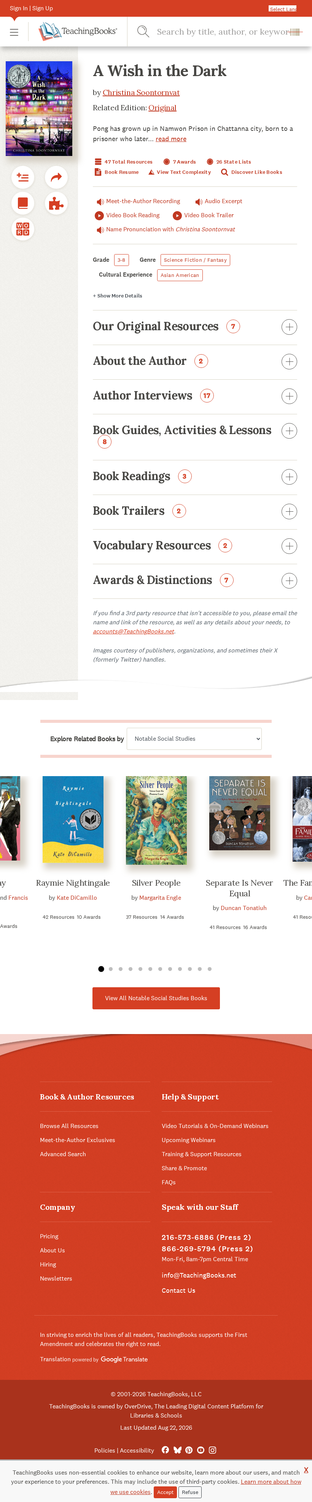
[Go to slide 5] (140, 969)
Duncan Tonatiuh (244, 908)
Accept (165, 1492)
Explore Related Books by (87, 739)
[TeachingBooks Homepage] (72, 31)
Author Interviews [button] (152, 396)
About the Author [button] (148, 361)
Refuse (190, 1492)
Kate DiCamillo (77, 898)
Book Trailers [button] (137, 511)
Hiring (48, 1264)
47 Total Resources (128, 161)
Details (117, 295)
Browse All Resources (69, 1126)
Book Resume (120, 172)
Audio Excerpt (223, 201)
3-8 (122, 259)
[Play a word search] (22, 229)
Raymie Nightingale (73, 882)
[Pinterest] (189, 1450)
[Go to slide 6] (150, 969)
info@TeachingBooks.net (199, 1275)
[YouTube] (201, 1450)
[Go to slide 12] (209, 969)
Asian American (180, 275)
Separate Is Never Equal (239, 888)
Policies (104, 1450)
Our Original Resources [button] (164, 326)
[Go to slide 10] (190, 969)
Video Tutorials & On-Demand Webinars (215, 1126)
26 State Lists (233, 161)
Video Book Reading (132, 215)
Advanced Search (63, 1154)
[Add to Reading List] (22, 177)
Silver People (156, 882)
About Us (52, 1250)
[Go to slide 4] (130, 969)
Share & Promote (184, 1168)
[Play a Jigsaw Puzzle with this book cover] (56, 203)
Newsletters (56, 1278)
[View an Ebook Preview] (22, 203)
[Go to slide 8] (170, 969)
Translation (56, 1359)
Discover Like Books (256, 172)
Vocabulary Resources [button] (160, 545)
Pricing (49, 1236)
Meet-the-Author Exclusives (77, 1140)
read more (171, 138)
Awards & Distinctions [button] (161, 580)
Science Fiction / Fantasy (195, 259)
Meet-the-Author (143, 201)
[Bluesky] (177, 1450)
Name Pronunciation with (170, 229)
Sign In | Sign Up (31, 8)
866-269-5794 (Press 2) (207, 1249)
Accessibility (137, 1450)
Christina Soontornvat (141, 92)
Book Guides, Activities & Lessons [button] (182, 435)
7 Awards (184, 161)
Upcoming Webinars (189, 1140)
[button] (14, 31)
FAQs (169, 1182)
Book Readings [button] (140, 476)
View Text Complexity (183, 172)
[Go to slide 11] (200, 969)
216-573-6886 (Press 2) (207, 1237)
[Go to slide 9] (180, 969)
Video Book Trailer (209, 215)
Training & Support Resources (202, 1154)
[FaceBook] (165, 1450)
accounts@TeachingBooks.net (133, 631)
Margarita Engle (160, 898)
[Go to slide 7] (160, 969)
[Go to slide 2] (111, 969)
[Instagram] (212, 1450)
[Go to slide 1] (101, 969)
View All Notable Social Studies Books (156, 998)
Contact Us (178, 1290)
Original (162, 107)
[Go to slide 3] (120, 969)
